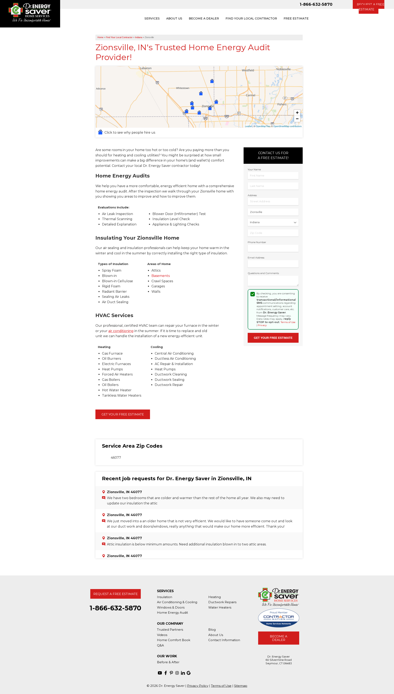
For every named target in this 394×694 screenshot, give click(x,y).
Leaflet (248, 126)
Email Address (256, 257)
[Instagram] (177, 672)
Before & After (168, 662)
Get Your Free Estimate (123, 414)
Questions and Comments (263, 273)
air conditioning (121, 331)
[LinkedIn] (182, 672)
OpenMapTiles (263, 126)
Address (252, 195)
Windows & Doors (170, 607)
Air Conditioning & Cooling (177, 602)
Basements (160, 276)
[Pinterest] (171, 672)
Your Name (254, 169)
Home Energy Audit (172, 612)
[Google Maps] (188, 672)
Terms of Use (288, 322)
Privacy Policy (197, 686)
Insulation (164, 597)
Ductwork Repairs (222, 602)
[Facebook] (165, 672)
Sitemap (240, 686)
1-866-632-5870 (316, 4)
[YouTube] (159, 672)
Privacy (262, 325)
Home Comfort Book (173, 640)
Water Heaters (219, 607)
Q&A (160, 645)
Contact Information (224, 640)
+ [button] (297, 112)
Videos (162, 635)
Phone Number (257, 242)
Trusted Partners (170, 629)
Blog (212, 629)
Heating (214, 597)
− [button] (297, 118)
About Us (215, 635)
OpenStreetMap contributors (287, 126)
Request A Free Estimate (115, 594)
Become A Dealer (278, 638)
